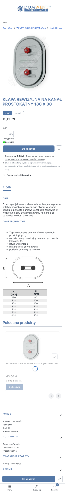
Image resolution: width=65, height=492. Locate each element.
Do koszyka (28, 148)
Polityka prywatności (12, 421)
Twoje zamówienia (11, 444)
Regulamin (7, 424)
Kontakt (6, 428)
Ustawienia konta (11, 447)
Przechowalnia (10, 451)
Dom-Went (7, 28)
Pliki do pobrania (10, 431)
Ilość (5, 128)
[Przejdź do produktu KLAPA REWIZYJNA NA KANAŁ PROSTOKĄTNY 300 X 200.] (32, 347)
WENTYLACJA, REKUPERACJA (31, 28)
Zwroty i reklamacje (12, 463)
